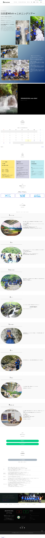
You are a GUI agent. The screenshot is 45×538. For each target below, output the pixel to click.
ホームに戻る (5, 504)
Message (41, 0)
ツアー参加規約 (31, 515)
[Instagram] (22, 527)
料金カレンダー (21, 192)
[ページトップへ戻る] (42, 531)
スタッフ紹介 (33, 515)
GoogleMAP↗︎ (38, 515)
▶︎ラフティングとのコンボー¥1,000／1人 (22, 444)
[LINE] (20, 527)
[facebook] (24, 527)
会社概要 (30, 514)
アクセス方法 (36, 515)
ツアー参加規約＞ (22, 459)
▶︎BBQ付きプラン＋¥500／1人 (22, 440)
